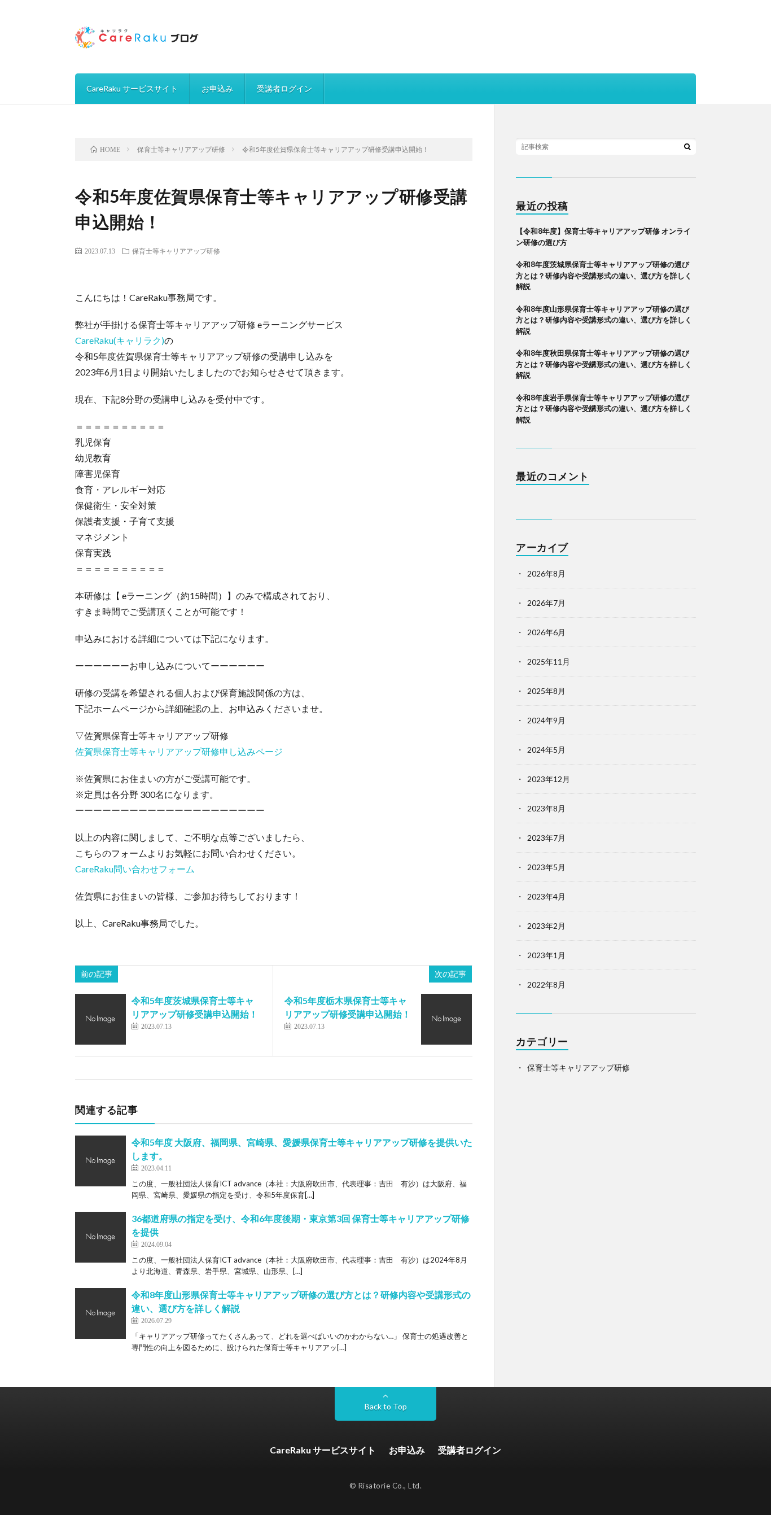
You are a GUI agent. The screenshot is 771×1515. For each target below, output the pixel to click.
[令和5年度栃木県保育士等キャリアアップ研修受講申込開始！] (446, 1019)
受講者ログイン (284, 88)
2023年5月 (546, 867)
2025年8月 (546, 691)
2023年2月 (546, 926)
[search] (687, 146)
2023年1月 (546, 955)
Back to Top (386, 1406)
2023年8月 (546, 808)
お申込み (217, 88)
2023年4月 (546, 896)
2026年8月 (546, 573)
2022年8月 (546, 984)
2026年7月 (546, 603)
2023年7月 (546, 837)
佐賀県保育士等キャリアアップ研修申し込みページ (179, 751)
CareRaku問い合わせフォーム (135, 868)
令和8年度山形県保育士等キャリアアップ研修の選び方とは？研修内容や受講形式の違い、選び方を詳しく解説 (604, 319)
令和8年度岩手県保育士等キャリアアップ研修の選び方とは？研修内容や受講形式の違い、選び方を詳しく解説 (604, 408)
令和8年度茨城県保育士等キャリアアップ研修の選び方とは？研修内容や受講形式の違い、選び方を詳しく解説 (604, 275)
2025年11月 (548, 661)
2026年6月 (546, 632)
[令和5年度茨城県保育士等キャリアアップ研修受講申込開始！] (100, 1019)
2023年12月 (548, 779)
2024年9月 (546, 720)
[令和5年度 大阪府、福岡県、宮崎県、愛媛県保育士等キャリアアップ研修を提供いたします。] (100, 1161)
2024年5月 (546, 749)
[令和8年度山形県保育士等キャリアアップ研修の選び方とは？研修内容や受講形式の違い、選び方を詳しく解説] (100, 1313)
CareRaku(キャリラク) (119, 340)
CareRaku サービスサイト (132, 88)
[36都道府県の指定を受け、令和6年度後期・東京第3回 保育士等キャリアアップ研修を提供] (100, 1237)
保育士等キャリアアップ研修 (176, 250)
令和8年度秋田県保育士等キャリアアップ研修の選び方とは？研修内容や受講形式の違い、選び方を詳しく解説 (604, 363)
